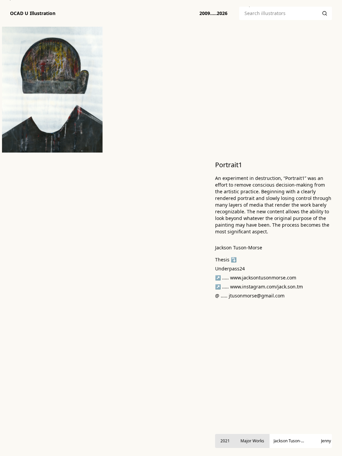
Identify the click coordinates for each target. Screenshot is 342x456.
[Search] (324, 13)
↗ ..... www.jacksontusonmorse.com (255, 277)
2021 (225, 441)
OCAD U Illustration (32, 13)
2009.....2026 (213, 13)
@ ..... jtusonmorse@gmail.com (250, 295)
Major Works (252, 441)
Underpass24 (230, 268)
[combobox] (278, 13)
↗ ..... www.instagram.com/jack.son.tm (259, 286)
